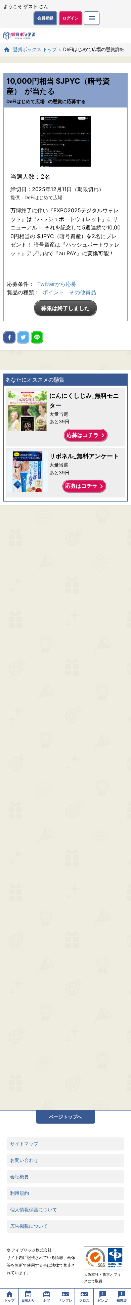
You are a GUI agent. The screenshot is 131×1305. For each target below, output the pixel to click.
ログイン (70, 17)
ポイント (53, 292)
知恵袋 (122, 1300)
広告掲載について (29, 1226)
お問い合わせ (24, 1160)
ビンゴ (103, 1300)
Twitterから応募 (57, 283)
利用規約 (19, 1193)
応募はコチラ (87, 435)
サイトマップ (24, 1143)
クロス (84, 1300)
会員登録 (45, 17)
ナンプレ (65, 1300)
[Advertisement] (65, 807)
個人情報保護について (33, 1209)
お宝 (46, 1300)
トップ (9, 1300)
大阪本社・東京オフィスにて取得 (102, 1278)
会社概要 (19, 1176)
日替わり (28, 1300)
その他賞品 (82, 292)
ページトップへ (65, 1117)
